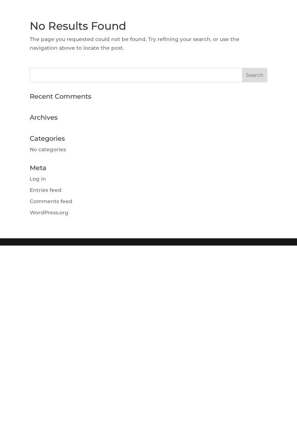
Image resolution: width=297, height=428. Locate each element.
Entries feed (46, 190)
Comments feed (51, 201)
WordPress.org (49, 212)
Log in (38, 179)
